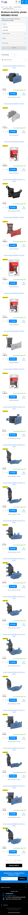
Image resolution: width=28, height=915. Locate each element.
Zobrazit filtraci (8, 59)
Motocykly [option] (5, 30)
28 (15, 860)
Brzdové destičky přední (8, 8)
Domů (2, 7)
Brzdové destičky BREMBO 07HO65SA (14, 255)
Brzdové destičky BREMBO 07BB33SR (14, 293)
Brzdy (10, 7)
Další (19, 860)
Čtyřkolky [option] (5, 27)
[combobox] (14, 24)
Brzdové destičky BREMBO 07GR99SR (14, 331)
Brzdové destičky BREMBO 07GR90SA (14, 141)
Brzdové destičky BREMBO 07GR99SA (14, 217)
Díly (6, 7)
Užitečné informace (5, 887)
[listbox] (14, 28)
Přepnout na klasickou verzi (14, 912)
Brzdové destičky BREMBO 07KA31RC (14, 103)
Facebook (5, 905)
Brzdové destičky (17, 7)
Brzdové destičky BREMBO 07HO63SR (14, 369)
